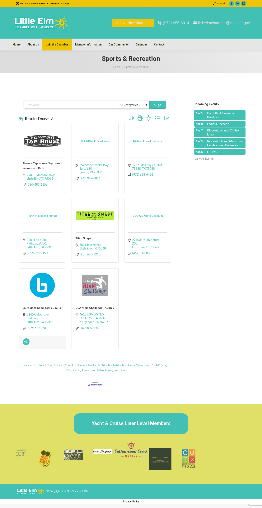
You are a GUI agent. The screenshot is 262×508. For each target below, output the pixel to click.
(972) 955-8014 (176, 23)
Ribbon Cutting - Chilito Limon (223, 132)
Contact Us (73, 370)
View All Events (204, 158)
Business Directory (33, 365)
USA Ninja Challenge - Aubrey (95, 307)
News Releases (55, 365)
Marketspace (143, 365)
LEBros (212, 152)
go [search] (159, 105)
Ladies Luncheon (218, 124)
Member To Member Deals (117, 365)
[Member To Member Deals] (26, 341)
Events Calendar (76, 365)
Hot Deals (94, 365)
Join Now (119, 370)
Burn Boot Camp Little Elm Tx (42, 307)
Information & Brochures (97, 370)
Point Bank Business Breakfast (220, 115)
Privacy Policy (131, 501)
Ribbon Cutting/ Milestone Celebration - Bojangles (225, 143)
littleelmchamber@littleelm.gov (224, 23)
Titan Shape (83, 238)
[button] (21, 118)
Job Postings (160, 365)
